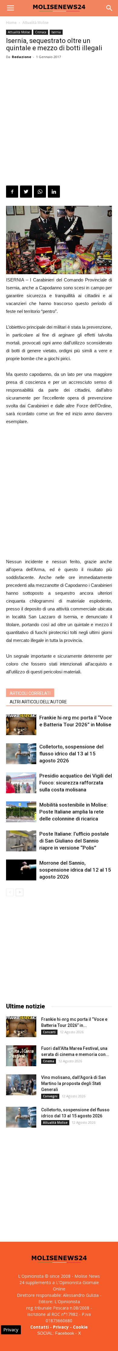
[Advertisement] (59, 123)
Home (11, 22)
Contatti (39, 1327)
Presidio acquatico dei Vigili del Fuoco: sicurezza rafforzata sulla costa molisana (75, 783)
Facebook (64, 1333)
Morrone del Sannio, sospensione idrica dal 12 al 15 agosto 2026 (75, 870)
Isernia (56, 32)
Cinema (48, 1061)
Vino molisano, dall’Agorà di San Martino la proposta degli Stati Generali (73, 1083)
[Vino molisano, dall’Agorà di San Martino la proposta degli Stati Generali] (21, 1084)
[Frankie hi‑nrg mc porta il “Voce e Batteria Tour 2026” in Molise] (21, 724)
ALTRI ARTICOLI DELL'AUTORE (38, 701)
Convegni (50, 1096)
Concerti (49, 1032)
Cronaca (40, 32)
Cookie (80, 1327)
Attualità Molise (35, 22)
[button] (109, 8)
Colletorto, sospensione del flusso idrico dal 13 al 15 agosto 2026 (71, 754)
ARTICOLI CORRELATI (30, 693)
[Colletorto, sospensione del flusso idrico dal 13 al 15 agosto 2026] (21, 753)
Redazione (21, 56)
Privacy (61, 1327)
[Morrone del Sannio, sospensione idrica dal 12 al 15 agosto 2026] (21, 870)
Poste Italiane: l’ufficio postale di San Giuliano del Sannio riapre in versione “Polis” (74, 841)
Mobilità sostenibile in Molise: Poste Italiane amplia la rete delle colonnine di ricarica (73, 812)
